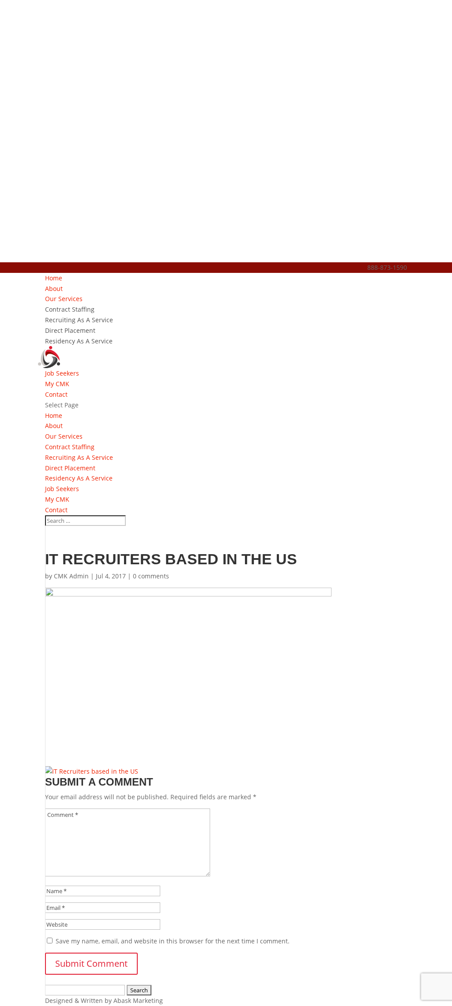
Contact (56, 394)
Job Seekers (62, 373)
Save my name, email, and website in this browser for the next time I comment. (173, 941)
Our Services (64, 298)
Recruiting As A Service (79, 320)
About (54, 288)
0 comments (151, 576)
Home (53, 278)
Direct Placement (70, 330)
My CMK (57, 384)
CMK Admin (71, 576)
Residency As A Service (79, 341)
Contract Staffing (69, 309)
